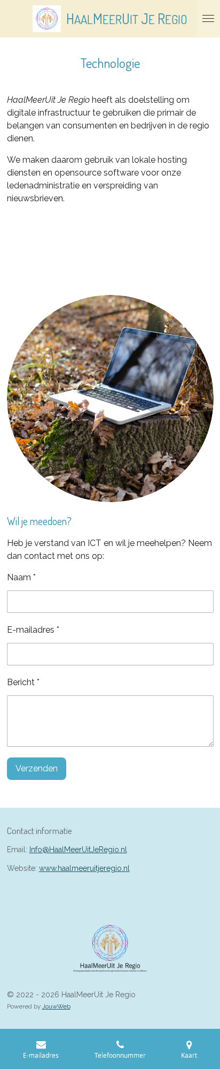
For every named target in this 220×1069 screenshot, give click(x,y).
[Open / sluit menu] (208, 18)
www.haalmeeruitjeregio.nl (84, 868)
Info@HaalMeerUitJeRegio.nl (78, 849)
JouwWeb (56, 1006)
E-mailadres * (33, 630)
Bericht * (23, 682)
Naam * (21, 577)
